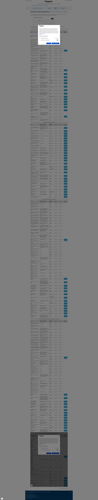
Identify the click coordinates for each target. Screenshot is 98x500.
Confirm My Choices (55, 43)
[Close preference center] (59, 26)
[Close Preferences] (2, 499)
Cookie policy (40, 34)
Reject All (49, 43)
